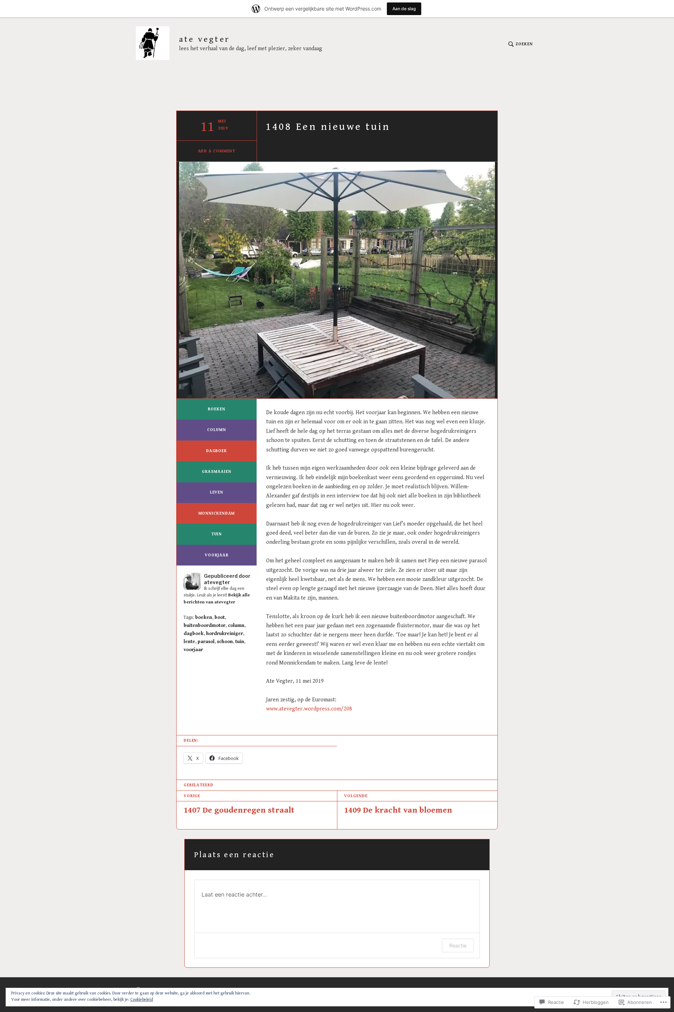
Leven (217, 492)
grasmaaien (216, 471)
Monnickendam (216, 513)
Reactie (458, 945)
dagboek (216, 451)
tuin (216, 534)
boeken (216, 409)
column (216, 430)
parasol (206, 641)
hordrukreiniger (224, 633)
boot (219, 617)
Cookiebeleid (141, 999)
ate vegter (204, 39)
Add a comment (217, 151)
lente (189, 641)
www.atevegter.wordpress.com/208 (309, 709)
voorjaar (216, 555)
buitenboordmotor (204, 625)
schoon (225, 641)
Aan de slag (404, 8)
